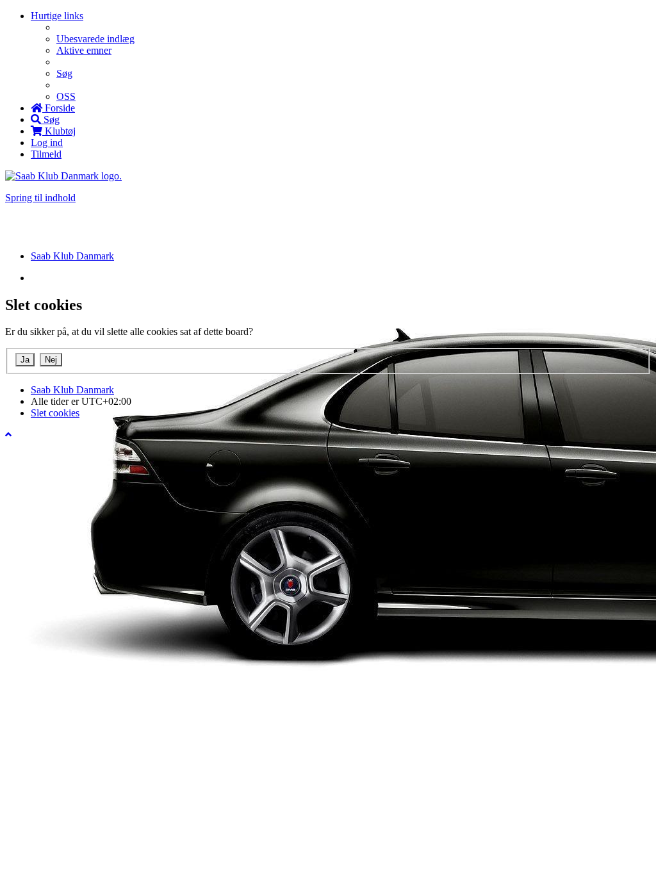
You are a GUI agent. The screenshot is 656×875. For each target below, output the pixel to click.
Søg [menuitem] (64, 73)
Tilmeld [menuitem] (46, 154)
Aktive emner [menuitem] (83, 50)
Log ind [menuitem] (47, 142)
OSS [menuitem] (66, 96)
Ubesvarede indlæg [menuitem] (95, 38)
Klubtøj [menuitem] (59, 131)
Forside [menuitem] (58, 107)
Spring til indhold (40, 197)
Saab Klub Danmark (72, 389)
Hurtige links (57, 15)
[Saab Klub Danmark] (63, 175)
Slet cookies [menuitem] (55, 412)
